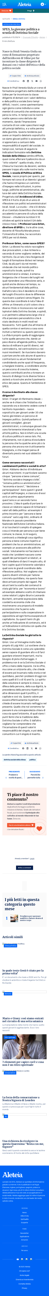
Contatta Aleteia (25, 1284)
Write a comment (24, 868)
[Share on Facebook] (24, 81)
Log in (32, 858)
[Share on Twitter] (32, 81)
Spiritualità (6, 19)
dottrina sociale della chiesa (15, 760)
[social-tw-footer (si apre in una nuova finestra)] (27, 1259)
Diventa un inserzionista (24, 1279)
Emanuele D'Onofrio (30, 37)
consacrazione (10, 1073)
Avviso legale (24, 1275)
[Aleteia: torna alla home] (24, 4)
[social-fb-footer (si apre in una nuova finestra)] (22, 1259)
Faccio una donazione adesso (20, 825)
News (24, 1212)
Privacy (24, 1288)
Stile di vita (25, 1216)
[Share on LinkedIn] (28, 81)
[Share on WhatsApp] (41, 81)
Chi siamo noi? (24, 1271)
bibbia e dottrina (19, 19)
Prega (29, 11)
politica (32, 760)
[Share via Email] (36, 81)
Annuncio (24, 1240)
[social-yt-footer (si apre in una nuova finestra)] (18, 1259)
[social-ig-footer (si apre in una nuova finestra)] (31, 1259)
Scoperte (24, 1222)
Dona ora (5, 11)
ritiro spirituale (10, 1037)
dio (6, 1116)
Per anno (24, 1250)
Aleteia (42, 37)
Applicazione (24, 1236)
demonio (8, 994)
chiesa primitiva (10, 946)
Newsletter (24, 1233)
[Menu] (8, 4)
